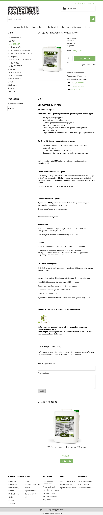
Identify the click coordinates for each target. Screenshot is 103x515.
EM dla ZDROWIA (15, 75)
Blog (26, 497)
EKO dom (11, 491)
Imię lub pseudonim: (46, 363)
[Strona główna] (24, 10)
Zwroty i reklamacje (67, 481)
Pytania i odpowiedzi (68, 487)
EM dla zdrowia (13, 494)
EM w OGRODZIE (14, 44)
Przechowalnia (83, 484)
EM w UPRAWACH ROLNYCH (19, 60)
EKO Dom (11, 41)
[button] (75, 82)
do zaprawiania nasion (20, 50)
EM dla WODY (13, 63)
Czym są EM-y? (30, 494)
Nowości (11, 88)
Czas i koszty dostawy (51, 490)
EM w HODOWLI (14, 72)
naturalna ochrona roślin (21, 53)
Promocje (11, 91)
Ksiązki (10, 497)
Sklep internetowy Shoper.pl (51, 513)
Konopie (11, 500)
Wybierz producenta (15, 103)
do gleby (14, 56)
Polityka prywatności (50, 496)
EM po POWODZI (14, 38)
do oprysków (16, 47)
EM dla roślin (12, 481)
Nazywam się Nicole (32, 484)
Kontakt (28, 487)
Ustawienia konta (84, 487)
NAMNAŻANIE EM (15, 78)
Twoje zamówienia (85, 481)
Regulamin (47, 500)
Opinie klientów (31, 491)
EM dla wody (12, 484)
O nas (27, 481)
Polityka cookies (49, 493)
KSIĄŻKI (11, 82)
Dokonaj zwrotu (66, 484)
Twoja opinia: (43, 373)
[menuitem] (20, 27)
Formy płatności (49, 487)
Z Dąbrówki (12, 85)
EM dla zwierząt (13, 487)
